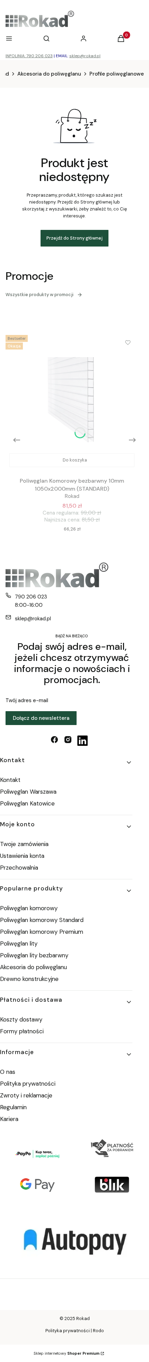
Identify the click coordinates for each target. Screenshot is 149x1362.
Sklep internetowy (66, 1353)
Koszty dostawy (21, 1019)
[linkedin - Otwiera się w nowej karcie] (82, 740)
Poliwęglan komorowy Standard (42, 920)
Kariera (9, 1119)
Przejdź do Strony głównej (74, 238)
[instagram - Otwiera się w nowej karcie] (68, 740)
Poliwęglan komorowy (29, 908)
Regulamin (13, 1107)
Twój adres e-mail (27, 700)
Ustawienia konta (22, 856)
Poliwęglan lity (18, 943)
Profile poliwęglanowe (116, 73)
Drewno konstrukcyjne (29, 979)
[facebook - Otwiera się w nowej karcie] (54, 740)
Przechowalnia (19, 867)
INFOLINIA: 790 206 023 (29, 56)
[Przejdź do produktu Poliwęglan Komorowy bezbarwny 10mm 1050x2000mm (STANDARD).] (72, 401)
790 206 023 (31, 596)
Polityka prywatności (27, 1083)
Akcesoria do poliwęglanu (49, 73)
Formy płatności (22, 1031)
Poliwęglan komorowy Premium (41, 932)
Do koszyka (75, 460)
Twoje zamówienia (24, 844)
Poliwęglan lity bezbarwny (34, 955)
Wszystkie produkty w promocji (39, 295)
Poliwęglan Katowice (27, 803)
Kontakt (10, 780)
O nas (7, 1072)
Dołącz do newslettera (41, 718)
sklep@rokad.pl (84, 56)
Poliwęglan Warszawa (28, 791)
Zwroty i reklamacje (26, 1095)
